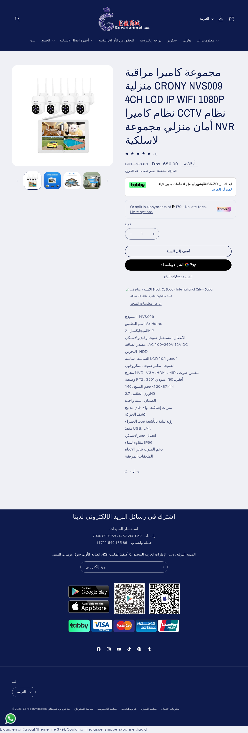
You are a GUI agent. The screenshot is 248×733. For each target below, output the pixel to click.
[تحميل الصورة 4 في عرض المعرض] (91, 180)
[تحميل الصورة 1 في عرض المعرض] (32, 180)
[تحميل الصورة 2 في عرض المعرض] (52, 180)
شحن (152, 171)
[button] (17, 19)
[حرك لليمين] (107, 180)
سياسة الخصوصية (107, 709)
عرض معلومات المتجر (146, 303)
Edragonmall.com (35, 709)
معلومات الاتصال (170, 709)
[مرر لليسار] (17, 180)
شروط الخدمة (129, 709)
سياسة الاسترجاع (83, 709)
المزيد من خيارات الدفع (178, 276)
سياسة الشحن (149, 709)
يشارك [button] (134, 471)
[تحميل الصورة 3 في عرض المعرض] (72, 180)
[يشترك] (162, 567)
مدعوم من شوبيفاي (59, 709)
